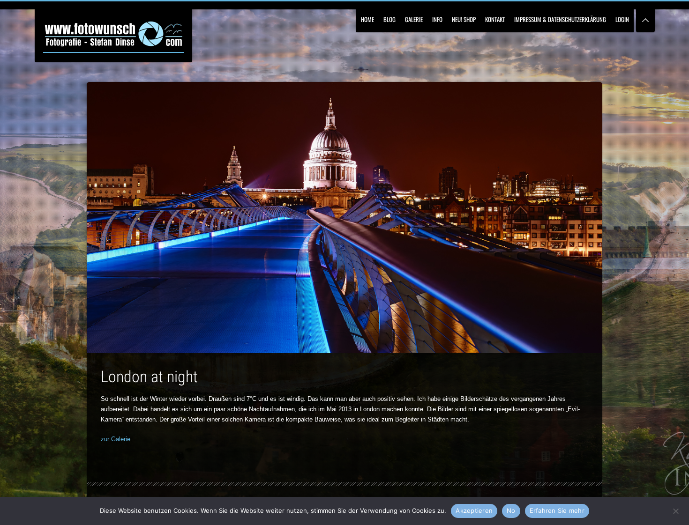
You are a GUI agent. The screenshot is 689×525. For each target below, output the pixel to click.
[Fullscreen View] (645, 16)
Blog (389, 19)
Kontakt (495, 19)
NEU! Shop (464, 19)
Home (367, 19)
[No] (675, 510)
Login (622, 19)
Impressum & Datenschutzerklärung (560, 19)
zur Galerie (115, 439)
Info (437, 19)
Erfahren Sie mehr (557, 510)
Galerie (414, 19)
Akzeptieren (474, 510)
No (511, 510)
